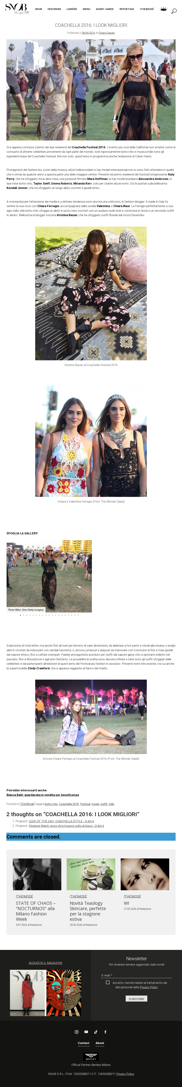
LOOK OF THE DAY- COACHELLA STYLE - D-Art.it (61, 821)
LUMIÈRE (72, 9)
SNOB (38, 9)
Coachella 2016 (69, 804)
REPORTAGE (127, 9)
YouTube (86, 1032)
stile (111, 804)
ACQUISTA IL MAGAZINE (45, 963)
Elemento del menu (164, 9)
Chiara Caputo (107, 32)
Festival (85, 804)
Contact (84, 1043)
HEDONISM (54, 9)
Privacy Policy (149, 987)
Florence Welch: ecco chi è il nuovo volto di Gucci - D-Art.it (66, 826)
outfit (104, 804)
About (100, 1043)
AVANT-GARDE (105, 9)
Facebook (105, 1032)
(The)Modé (27, 804)
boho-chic (51, 804)
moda (95, 804)
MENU (86, 9)
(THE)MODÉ (147, 9)
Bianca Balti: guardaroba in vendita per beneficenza (43, 795)
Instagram (76, 1032)
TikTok (96, 1032)
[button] (89, 576)
